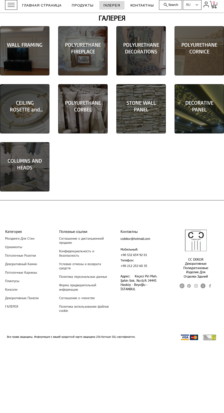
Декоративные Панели (21, 298)
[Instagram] (196, 285)
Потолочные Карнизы (21, 272)
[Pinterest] (189, 285)
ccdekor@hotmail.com (135, 239)
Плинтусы (12, 281)
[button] (11, 5)
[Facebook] (210, 285)
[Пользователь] (206, 4)
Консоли (11, 289)
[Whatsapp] (182, 285)
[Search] (214, 6)
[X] (203, 285)
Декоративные (195, 263)
